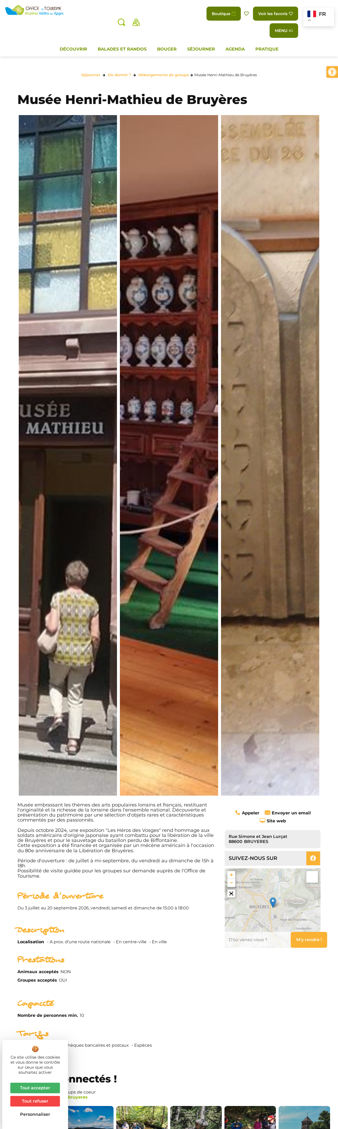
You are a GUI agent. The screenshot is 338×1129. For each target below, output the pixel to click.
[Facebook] (313, 858)
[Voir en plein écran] (231, 893)
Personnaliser (35, 1114)
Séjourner (201, 49)
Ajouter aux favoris (247, 14)
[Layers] (312, 877)
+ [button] (231, 874)
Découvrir (73, 49)
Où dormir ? (119, 74)
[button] (332, 72)
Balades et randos (122, 49)
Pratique (267, 49)
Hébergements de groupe (163, 74)
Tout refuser (35, 1101)
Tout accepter (35, 1087)
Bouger (167, 49)
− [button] (231, 882)
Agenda (235, 49)
